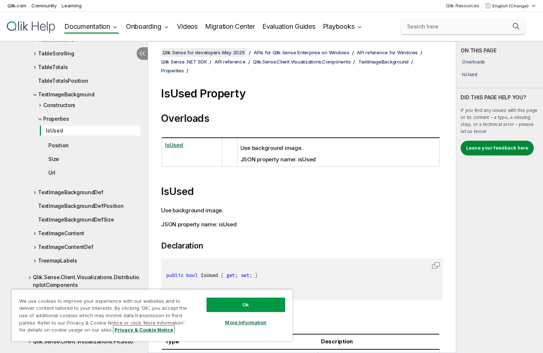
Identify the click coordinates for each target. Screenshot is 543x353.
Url (51, 172)
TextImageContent (61, 233)
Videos (187, 26)
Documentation (87, 26)
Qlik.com (16, 5)
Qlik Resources (462, 5)
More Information (245, 322)
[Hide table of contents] (142, 53)
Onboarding (143, 26)
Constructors (59, 105)
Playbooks (339, 26)
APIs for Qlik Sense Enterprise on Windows (301, 52)
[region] (152, 315)
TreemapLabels (57, 260)
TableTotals (53, 67)
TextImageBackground (66, 94)
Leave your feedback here (497, 148)
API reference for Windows (387, 52)
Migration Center (230, 26)
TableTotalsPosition (63, 81)
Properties (56, 119)
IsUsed (54, 130)
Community (44, 5)
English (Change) (511, 5)
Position (58, 145)
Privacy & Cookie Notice (144, 330)
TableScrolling (56, 53)
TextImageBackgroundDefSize (76, 219)
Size (53, 159)
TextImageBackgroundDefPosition (81, 206)
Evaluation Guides (288, 26)
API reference (230, 62)
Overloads (473, 62)
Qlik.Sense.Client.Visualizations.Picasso (83, 341)
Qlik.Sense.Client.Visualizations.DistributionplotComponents (86, 281)
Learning (71, 5)
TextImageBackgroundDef (70, 192)
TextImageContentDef (65, 247)
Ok (245, 305)
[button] (516, 26)
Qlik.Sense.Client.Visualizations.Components (302, 62)
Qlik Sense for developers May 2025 (204, 52)
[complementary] (499, 197)
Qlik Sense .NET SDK (184, 62)
